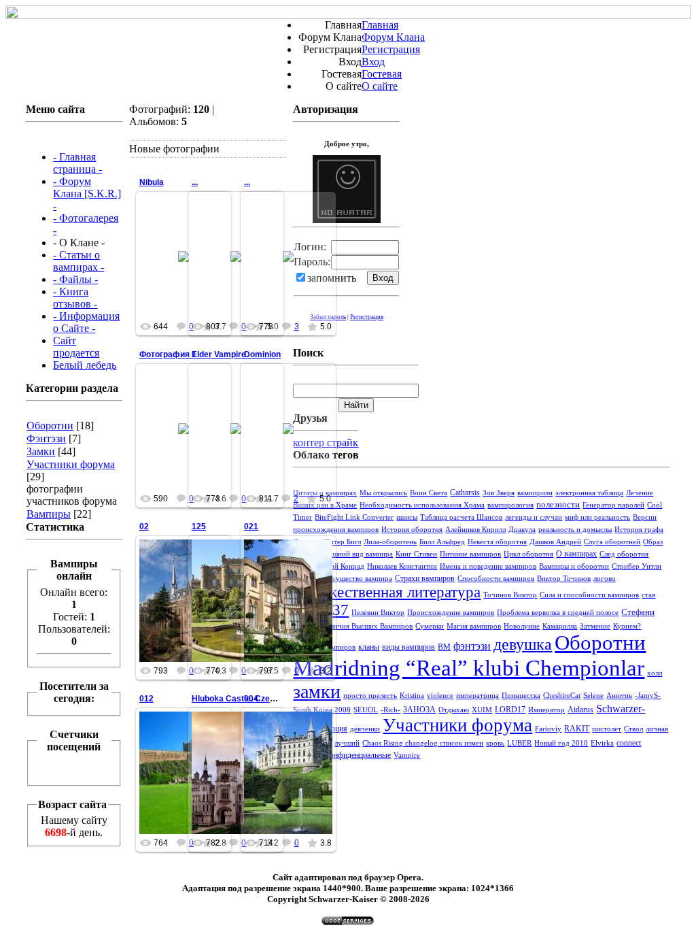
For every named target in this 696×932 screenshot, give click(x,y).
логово (604, 578)
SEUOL (365, 710)
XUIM (482, 710)
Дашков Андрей (555, 542)
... (195, 182)
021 (251, 526)
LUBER (519, 743)
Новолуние (522, 626)
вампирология (510, 505)
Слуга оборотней (612, 542)
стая (648, 595)
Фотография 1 (167, 354)
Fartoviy (548, 729)
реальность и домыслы (575, 529)
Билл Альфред (442, 542)
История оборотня (411, 529)
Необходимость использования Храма (422, 505)
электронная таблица (589, 493)
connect (628, 743)
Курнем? (627, 626)
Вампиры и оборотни (574, 566)
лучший (347, 743)
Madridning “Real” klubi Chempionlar (468, 667)
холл (654, 673)
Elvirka (602, 743)
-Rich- (390, 710)
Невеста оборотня (497, 542)
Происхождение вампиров (450, 612)
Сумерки (429, 626)
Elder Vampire (219, 354)
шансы (406, 517)
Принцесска (521, 695)
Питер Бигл (342, 542)
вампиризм (535, 493)
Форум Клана (393, 37)
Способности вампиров (495, 578)
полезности (558, 504)
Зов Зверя (499, 493)
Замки (41, 451)
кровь (495, 743)
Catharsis (465, 492)
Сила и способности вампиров (589, 595)
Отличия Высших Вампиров (367, 626)
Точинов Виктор (510, 595)
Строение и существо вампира (342, 578)
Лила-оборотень (390, 542)
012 (146, 698)
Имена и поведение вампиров (488, 566)
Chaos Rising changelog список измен (422, 743)
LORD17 (510, 709)
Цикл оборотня (528, 554)
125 (199, 526)
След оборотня (623, 554)
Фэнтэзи (46, 438)
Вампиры (49, 514)
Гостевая (382, 74)
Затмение (595, 626)
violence (440, 695)
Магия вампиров (474, 626)
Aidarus (580, 709)
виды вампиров (408, 647)
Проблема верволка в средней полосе (558, 612)
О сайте (380, 86)
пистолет (606, 729)
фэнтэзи (472, 646)
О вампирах (576, 554)
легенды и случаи (533, 517)
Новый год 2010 (561, 743)
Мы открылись (383, 493)
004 (251, 698)
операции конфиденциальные (342, 755)
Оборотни (50, 425)
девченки (365, 729)
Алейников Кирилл (475, 529)
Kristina (412, 695)
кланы (368, 647)
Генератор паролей (613, 505)
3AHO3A (419, 709)
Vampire (407, 755)
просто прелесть (370, 695)
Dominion (262, 354)
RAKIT (576, 728)
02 (144, 526)
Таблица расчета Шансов (461, 517)
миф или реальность (597, 517)
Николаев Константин (402, 566)
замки (317, 691)
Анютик (619, 695)
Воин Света (428, 493)
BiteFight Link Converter (354, 517)
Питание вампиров (470, 554)
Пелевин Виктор (377, 612)
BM (444, 647)
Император (546, 710)
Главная (380, 25)
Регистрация (391, 49)
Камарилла (559, 626)
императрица (477, 695)
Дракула (522, 529)
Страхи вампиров (425, 578)
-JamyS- (648, 695)
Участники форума (71, 464)
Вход (373, 61)
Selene (593, 695)
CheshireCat (561, 695)
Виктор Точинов (564, 578)
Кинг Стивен (416, 554)
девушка (522, 644)
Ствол (633, 729)
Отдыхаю (453, 710)
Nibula (151, 182)
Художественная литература (387, 592)
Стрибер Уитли (636, 566)
